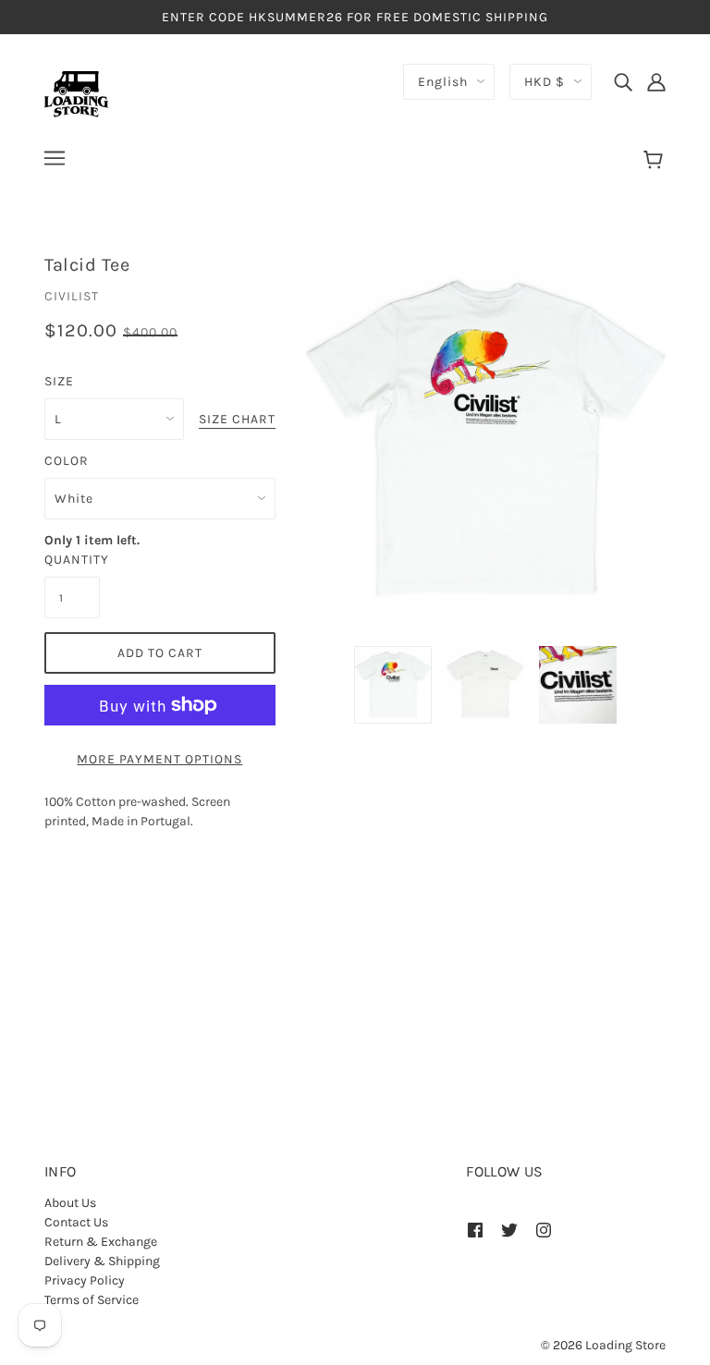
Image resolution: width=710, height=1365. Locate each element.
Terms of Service (91, 1300)
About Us (70, 1203)
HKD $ (544, 82)
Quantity (72, 559)
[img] (623, 81)
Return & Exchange (100, 1241)
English (443, 82)
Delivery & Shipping (102, 1261)
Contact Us (76, 1222)
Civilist (71, 296)
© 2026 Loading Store (603, 1345)
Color (66, 461)
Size (59, 381)
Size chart (237, 420)
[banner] (76, 93)
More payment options (159, 759)
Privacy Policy (84, 1280)
